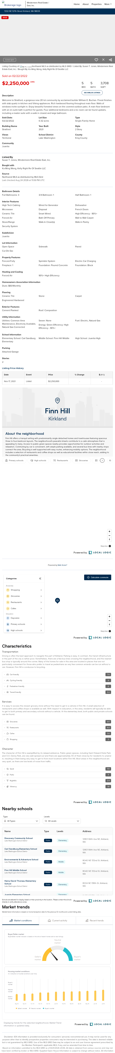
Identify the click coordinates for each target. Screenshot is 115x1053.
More (108, 5)
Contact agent (9, 60)
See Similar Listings (92, 93)
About (86, 4)
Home (77, 4)
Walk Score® (62, 565)
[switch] (96, 59)
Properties (97, 4)
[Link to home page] (13, 4)
